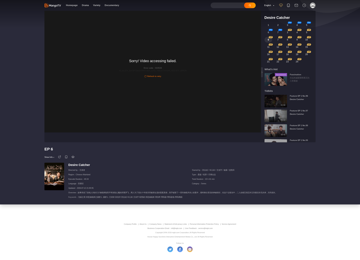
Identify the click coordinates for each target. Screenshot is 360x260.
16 (268, 54)
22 (278, 61)
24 (297, 61)
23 (287, 61)
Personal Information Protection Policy (204, 224)
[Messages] (296, 7)
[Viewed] (304, 7)
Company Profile (130, 224)
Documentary (112, 5)
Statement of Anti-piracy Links (175, 224)
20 (306, 54)
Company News (155, 224)
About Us (143, 224)
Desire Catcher (79, 165)
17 (278, 54)
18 (287, 54)
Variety (96, 5)
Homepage (72, 5)
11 (268, 47)
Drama (85, 5)
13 (287, 47)
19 (297, 54)
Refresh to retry (154, 76)
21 (268, 61)
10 (306, 40)
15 (306, 47)
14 (297, 47)
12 (278, 47)
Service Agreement (229, 224)
